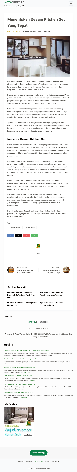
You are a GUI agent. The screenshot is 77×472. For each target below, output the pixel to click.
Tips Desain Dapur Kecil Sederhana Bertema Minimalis (19, 384)
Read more (24, 364)
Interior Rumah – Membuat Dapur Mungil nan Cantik (18, 392)
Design (47, 461)
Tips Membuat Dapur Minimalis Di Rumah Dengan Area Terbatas (22, 359)
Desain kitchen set (15, 227)
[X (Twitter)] (18, 235)
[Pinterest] (26, 235)
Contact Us (55, 461)
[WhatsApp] (34, 235)
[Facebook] (10, 235)
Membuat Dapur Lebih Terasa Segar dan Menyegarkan (19, 367)
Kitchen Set (39, 461)
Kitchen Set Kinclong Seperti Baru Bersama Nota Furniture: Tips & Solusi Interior (21, 295)
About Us (21, 461)
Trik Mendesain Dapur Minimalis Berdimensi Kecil (18, 375)
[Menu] (71, 3)
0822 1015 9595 (42, 329)
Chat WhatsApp (39, 453)
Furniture (29, 461)
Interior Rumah (30, 227)
